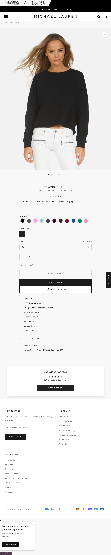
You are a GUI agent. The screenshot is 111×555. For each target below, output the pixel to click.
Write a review (55, 387)
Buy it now (55, 282)
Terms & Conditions (13, 473)
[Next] (68, 174)
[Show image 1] (48, 174)
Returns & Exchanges (68, 430)
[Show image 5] (62, 174)
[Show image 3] (55, 174)
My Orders (63, 416)
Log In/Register (65, 421)
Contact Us (9, 469)
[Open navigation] (6, 16)
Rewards (63, 444)
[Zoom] (104, 34)
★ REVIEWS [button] (108, 280)
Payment (9, 487)
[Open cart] (105, 16)
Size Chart (87, 241)
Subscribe (15, 437)
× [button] (0, 520)
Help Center (10, 460)
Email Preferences (66, 426)
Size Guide (9, 464)
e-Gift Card (64, 439)
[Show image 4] (59, 174)
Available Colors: (26, 216)
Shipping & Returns (13, 483)
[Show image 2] (52, 174)
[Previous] (42, 174)
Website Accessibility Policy (17, 478)
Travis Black (14, 22)
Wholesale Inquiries (67, 435)
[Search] (98, 16)
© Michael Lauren (18, 510)
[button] (22, 220)
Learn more (10, 544)
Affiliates (9, 492)
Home (6, 22)
